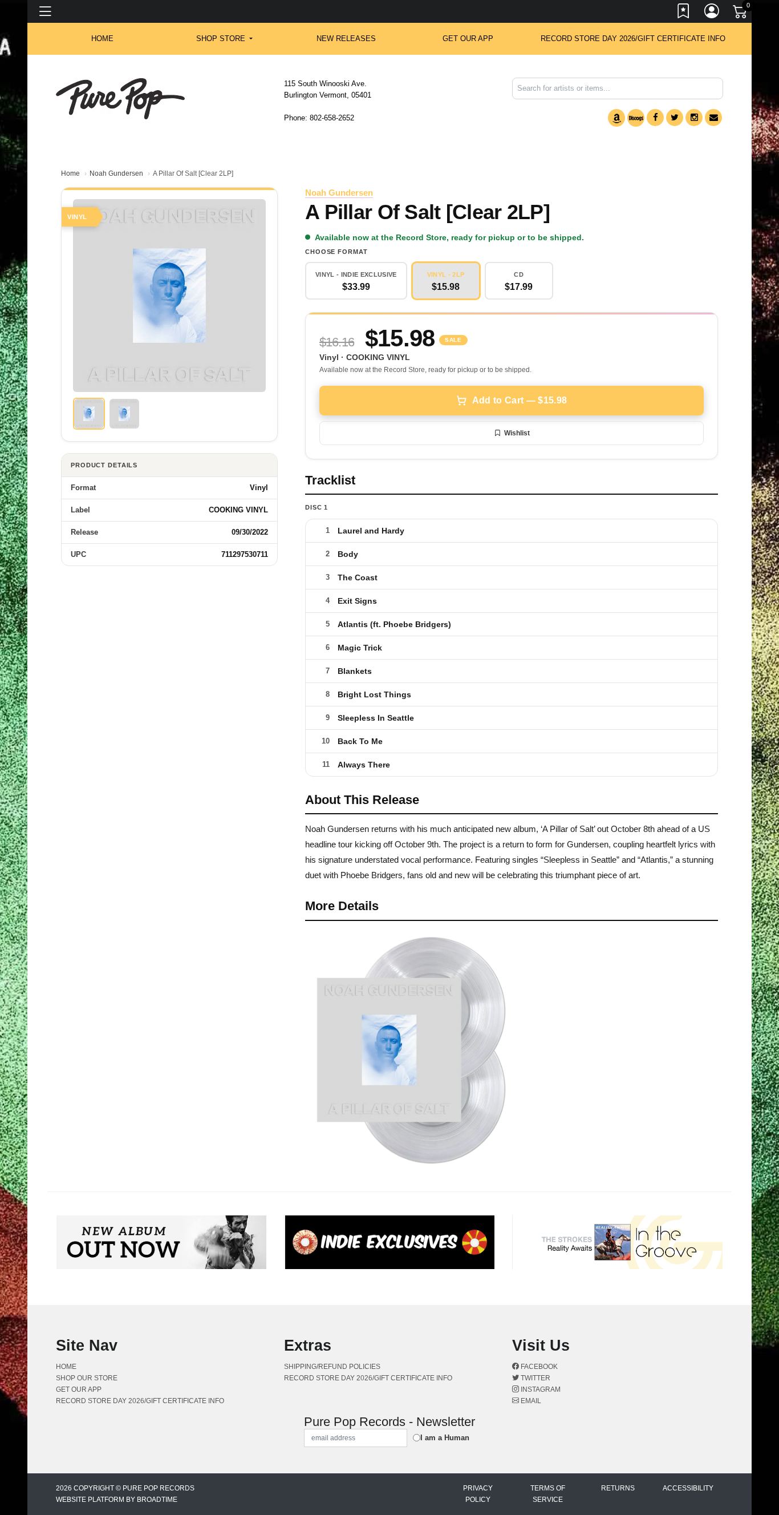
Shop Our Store (86, 1378)
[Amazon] (616, 118)
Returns (618, 1488)
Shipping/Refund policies (332, 1367)
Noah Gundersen (116, 173)
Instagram (540, 1389)
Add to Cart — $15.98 (519, 400)
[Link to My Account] (712, 13)
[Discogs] (636, 118)
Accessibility (688, 1488)
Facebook (538, 1367)
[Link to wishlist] (684, 13)
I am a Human (444, 1437)
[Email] (713, 117)
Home (70, 173)
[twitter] (674, 117)
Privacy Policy (478, 1494)
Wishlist (517, 433)
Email (530, 1401)
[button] (224, 39)
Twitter (534, 1378)
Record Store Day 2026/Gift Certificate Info (633, 38)
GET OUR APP (468, 38)
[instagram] (694, 117)
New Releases (346, 38)
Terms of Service (547, 1494)
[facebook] (655, 117)
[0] (741, 13)
